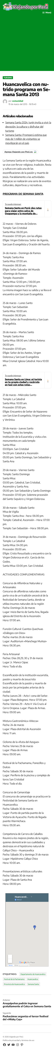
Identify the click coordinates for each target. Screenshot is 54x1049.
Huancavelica (33, 979)
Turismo (8, 78)
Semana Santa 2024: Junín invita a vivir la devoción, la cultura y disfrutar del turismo (28, 126)
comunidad (17, 101)
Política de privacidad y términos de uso (18, 1040)
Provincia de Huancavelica (14, 984)
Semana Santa (33, 984)
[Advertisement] (27, 44)
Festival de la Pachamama (14, 979)
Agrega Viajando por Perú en (18, 152)
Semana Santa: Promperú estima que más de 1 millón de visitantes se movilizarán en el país (26, 139)
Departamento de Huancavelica (33, 974)
